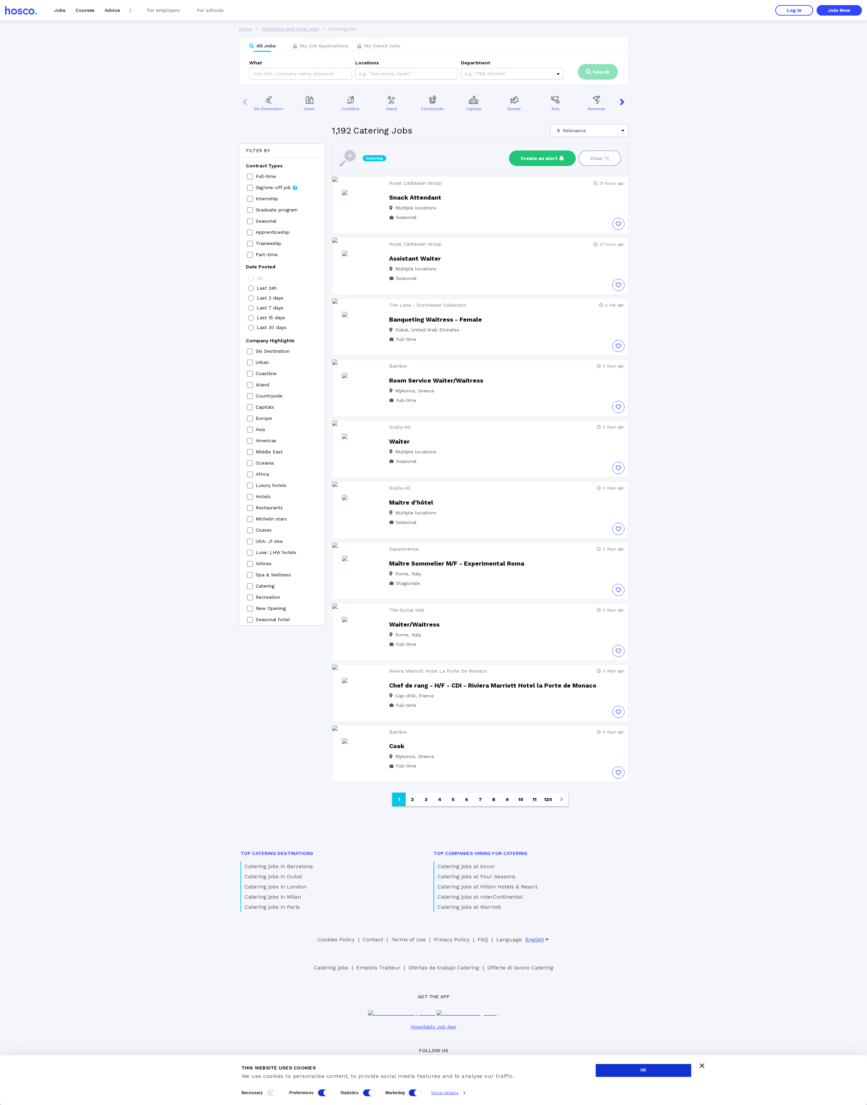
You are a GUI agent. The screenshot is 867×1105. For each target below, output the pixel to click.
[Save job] (618, 224)
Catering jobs (331, 967)
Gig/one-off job (273, 187)
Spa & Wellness (273, 574)
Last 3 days (270, 298)
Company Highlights (270, 340)
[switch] (324, 1092)
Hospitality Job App (433, 1026)
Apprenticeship (273, 232)
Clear (596, 158)
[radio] (251, 278)
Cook (396, 746)
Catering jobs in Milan (273, 897)
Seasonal (266, 221)
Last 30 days (272, 327)
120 (548, 799)
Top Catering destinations (276, 853)
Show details (444, 1092)
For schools (210, 10)
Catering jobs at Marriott (469, 907)
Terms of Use (408, 939)
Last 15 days (271, 317)
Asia (555, 109)
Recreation (268, 597)
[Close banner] (702, 1065)
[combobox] (360, 73)
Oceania (265, 463)
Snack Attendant (415, 197)
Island (391, 109)
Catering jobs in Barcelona (279, 866)
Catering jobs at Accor (466, 866)
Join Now (839, 10)
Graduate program (277, 209)
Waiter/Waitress (414, 624)
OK (643, 1070)
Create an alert (539, 158)
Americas (596, 109)
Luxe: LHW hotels (276, 552)
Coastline (350, 109)
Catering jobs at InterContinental (480, 897)
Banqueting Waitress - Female (435, 319)
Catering (265, 586)
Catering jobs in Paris (272, 907)
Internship (267, 198)
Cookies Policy (336, 939)
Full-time (266, 176)
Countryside (432, 109)
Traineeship (268, 243)
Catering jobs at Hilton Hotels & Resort (487, 886)
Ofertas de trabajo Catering (443, 967)
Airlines (264, 563)
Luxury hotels (271, 485)
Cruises (264, 530)
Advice (112, 10)
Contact (373, 939)
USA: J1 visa (269, 541)
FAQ (483, 939)
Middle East (269, 451)
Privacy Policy (451, 939)
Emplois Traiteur (378, 967)
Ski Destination (268, 109)
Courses (85, 10)
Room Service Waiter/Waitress (436, 380)
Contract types (264, 165)
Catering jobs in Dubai (273, 876)
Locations (367, 62)
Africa (262, 474)
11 (534, 799)
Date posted (260, 266)
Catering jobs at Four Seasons (476, 876)
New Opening (271, 608)
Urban (309, 109)
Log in (794, 10)
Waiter (399, 441)
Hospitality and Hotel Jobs (290, 29)
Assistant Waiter (415, 258)
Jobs (59, 10)
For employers (163, 10)
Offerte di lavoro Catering (520, 967)
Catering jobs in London (275, 886)
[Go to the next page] (561, 799)
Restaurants (269, 507)
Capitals (473, 109)
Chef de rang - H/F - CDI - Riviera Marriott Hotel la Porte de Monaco (492, 685)
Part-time (267, 254)
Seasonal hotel (273, 619)
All (259, 278)
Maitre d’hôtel (411, 502)
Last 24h (267, 288)
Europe (514, 109)
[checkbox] (250, 176)
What (255, 62)
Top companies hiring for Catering (480, 853)
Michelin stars (271, 518)
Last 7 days (270, 307)
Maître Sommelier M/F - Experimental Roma (456, 563)
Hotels (263, 496)
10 (520, 799)
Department (475, 62)
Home (245, 29)
